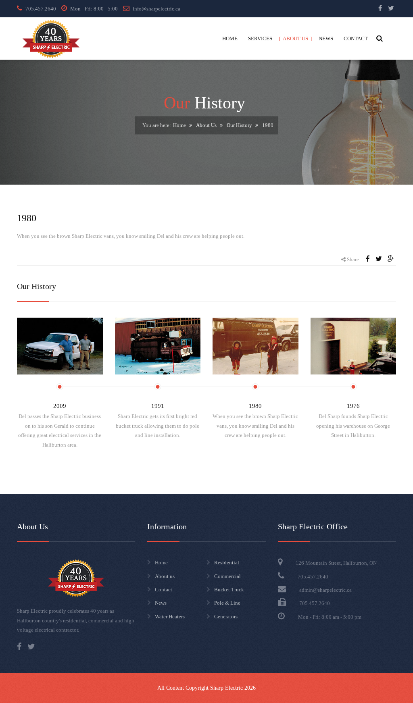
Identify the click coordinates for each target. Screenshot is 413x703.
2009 (59, 406)
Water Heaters (170, 617)
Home (179, 126)
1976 (353, 406)
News (161, 603)
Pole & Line (227, 603)
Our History (239, 126)
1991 (157, 406)
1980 (255, 406)
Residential (226, 562)
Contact (163, 590)
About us (165, 576)
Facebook (380, 8)
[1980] (255, 346)
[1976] (353, 346)
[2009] (60, 346)
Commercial (227, 576)
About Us (206, 126)
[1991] (158, 346)
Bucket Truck (229, 590)
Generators (226, 617)
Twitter (391, 8)
